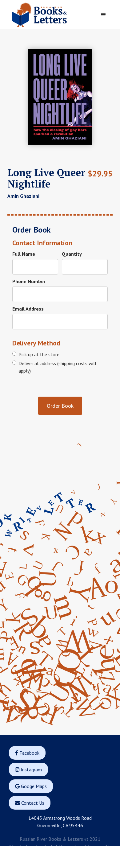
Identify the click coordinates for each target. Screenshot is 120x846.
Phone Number (29, 281)
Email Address (28, 309)
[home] (50, 14)
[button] (103, 15)
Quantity (72, 254)
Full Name (23, 254)
